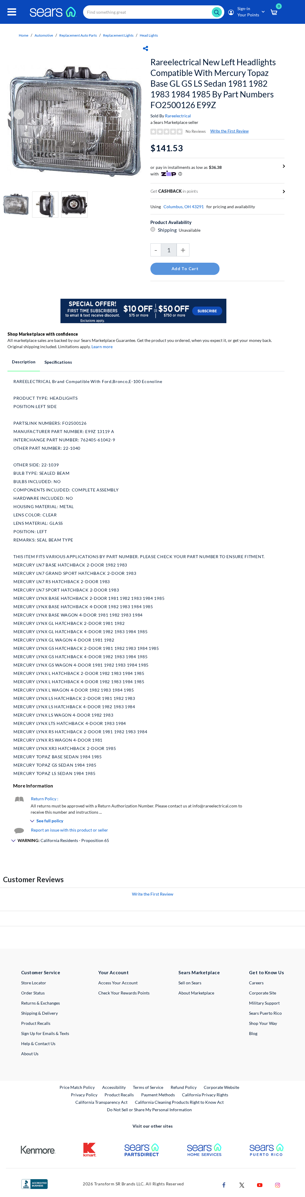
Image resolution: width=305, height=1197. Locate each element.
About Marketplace (196, 992)
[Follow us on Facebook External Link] (224, 1184)
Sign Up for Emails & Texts (45, 1033)
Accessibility (114, 1087)
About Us (29, 1053)
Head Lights (149, 35)
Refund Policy (184, 1087)
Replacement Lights (118, 35)
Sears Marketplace (199, 972)
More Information (33, 785)
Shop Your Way (263, 1023)
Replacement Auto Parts (78, 35)
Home (23, 35)
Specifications (58, 362)
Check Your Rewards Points (124, 992)
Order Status (33, 992)
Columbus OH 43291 (184, 206)
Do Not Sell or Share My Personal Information (149, 1109)
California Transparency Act (101, 1102)
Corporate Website (222, 1087)
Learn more (102, 346)
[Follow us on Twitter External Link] (242, 1184)
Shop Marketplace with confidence (42, 334)
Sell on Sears (189, 982)
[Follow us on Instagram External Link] (278, 1184)
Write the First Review (229, 131)
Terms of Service (148, 1087)
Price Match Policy (77, 1087)
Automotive (44, 35)
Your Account (113, 972)
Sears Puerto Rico (265, 1013)
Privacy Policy (84, 1094)
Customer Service (40, 972)
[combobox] (153, 12)
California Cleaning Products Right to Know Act (179, 1102)
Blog (253, 1033)
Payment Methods (158, 1094)
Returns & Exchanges (40, 1002)
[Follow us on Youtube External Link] (260, 1184)
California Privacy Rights (205, 1094)
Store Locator (33, 982)
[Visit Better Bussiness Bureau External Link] (34, 1183)
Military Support (264, 1002)
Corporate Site (262, 992)
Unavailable (190, 230)
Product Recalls (35, 1023)
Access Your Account (118, 982)
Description (23, 361)
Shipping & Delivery (39, 1013)
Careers (256, 982)
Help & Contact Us (38, 1043)
